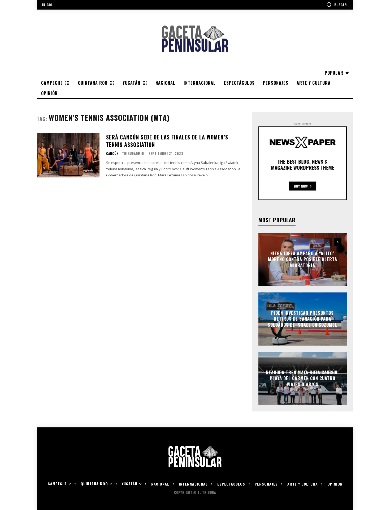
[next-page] (337, 242)
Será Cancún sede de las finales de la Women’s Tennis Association (167, 140)
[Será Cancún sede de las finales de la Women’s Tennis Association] (68, 155)
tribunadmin (133, 153)
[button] (336, 4)
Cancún (112, 153)
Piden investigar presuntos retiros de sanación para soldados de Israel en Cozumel (302, 319)
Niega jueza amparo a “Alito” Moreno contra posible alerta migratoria (302, 259)
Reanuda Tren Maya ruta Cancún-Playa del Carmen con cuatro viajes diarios (302, 378)
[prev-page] (328, 242)
